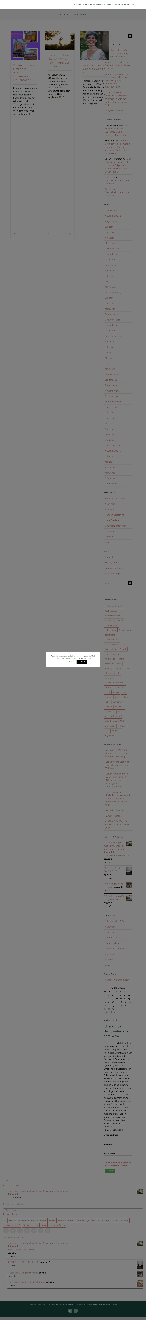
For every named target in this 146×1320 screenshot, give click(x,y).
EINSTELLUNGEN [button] (67, 662)
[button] (133, 4)
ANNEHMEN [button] (82, 662)
